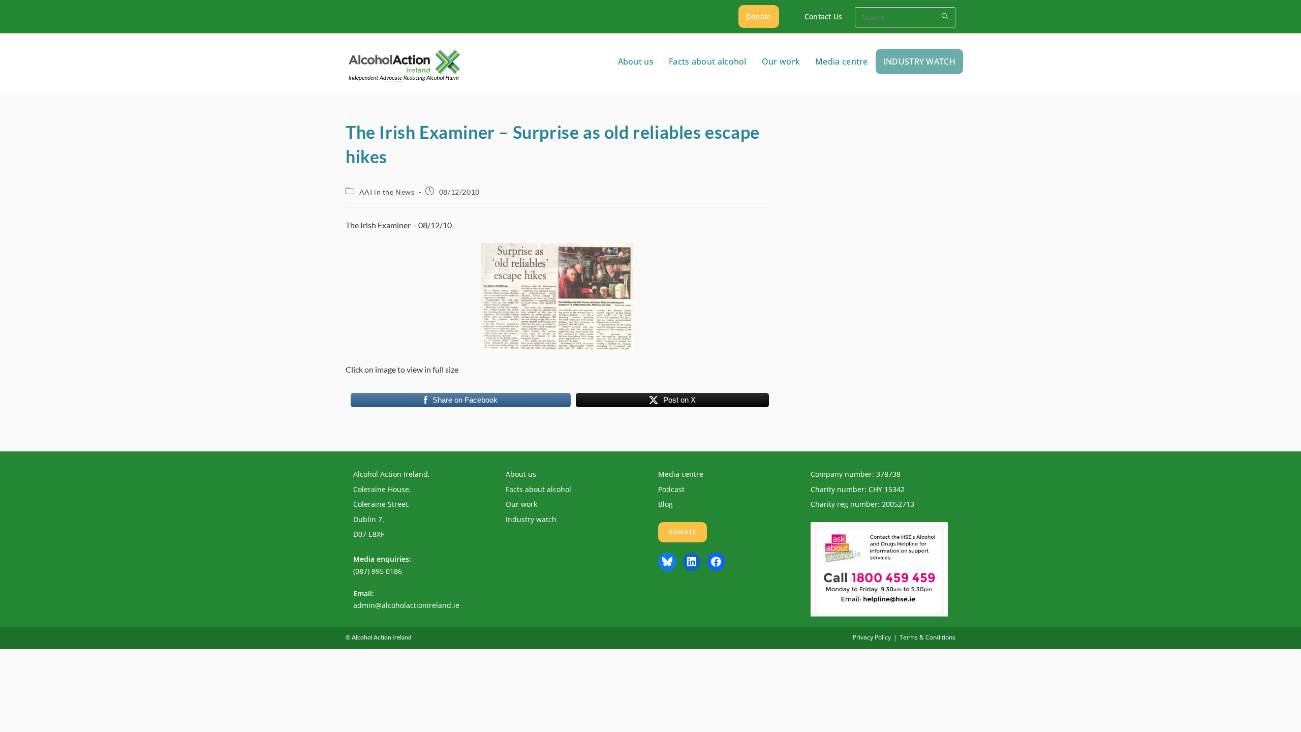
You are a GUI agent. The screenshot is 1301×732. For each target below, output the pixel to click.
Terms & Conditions (927, 637)
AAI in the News (387, 192)
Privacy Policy (872, 637)
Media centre (680, 474)
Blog (665, 504)
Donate (758, 16)
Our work (521, 504)
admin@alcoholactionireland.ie (406, 605)
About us (521, 474)
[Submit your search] (945, 16)
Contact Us (823, 16)
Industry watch (531, 519)
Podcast (671, 489)
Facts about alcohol (538, 489)
